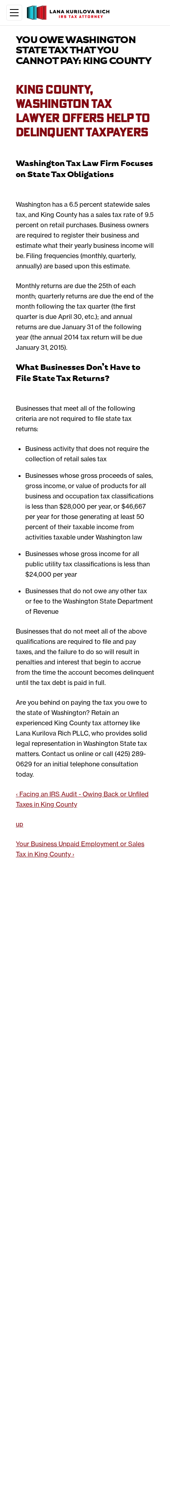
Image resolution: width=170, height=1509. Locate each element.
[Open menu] (14, 13)
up (19, 824)
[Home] (69, 13)
